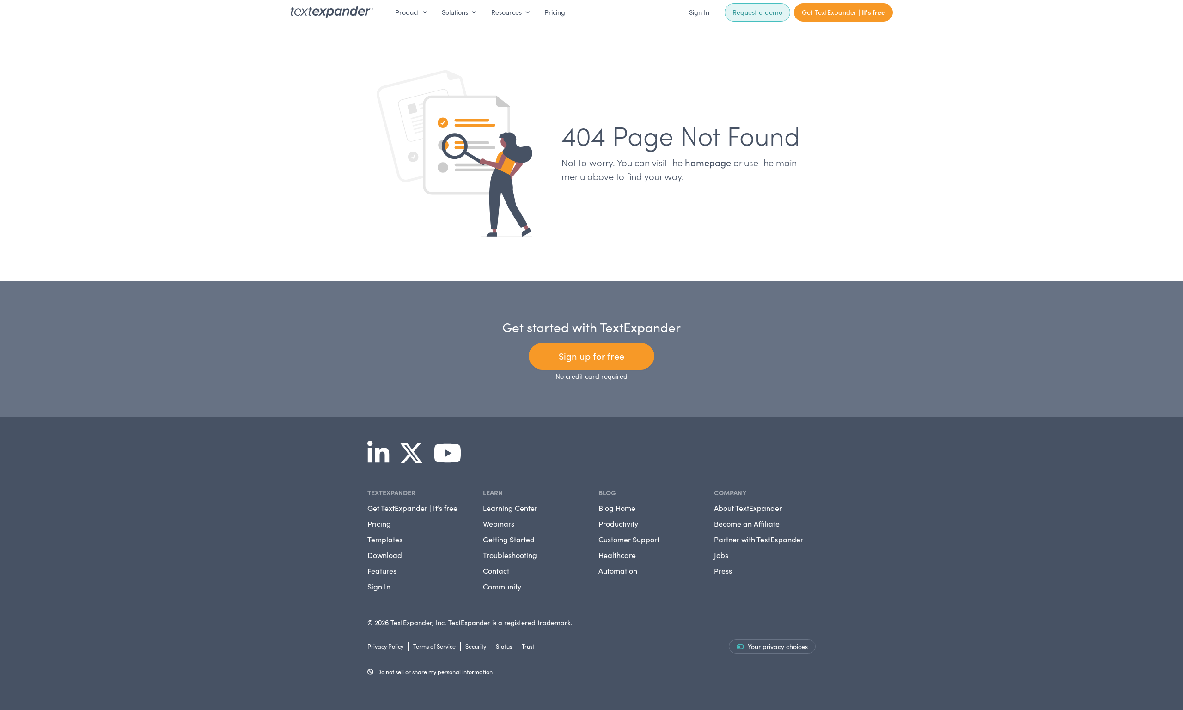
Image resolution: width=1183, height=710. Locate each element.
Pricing (554, 12)
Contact (496, 571)
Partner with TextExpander (758, 539)
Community (502, 586)
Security (475, 646)
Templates (384, 539)
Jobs (721, 555)
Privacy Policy (385, 646)
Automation (617, 571)
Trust (528, 646)
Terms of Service (434, 646)
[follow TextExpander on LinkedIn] (381, 459)
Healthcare (617, 555)
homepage (708, 162)
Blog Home (616, 508)
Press (723, 571)
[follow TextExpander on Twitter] (415, 459)
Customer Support (628, 539)
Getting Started (509, 539)
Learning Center (510, 508)
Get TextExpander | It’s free (412, 508)
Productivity (618, 523)
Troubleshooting (510, 555)
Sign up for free (591, 356)
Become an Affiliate (747, 523)
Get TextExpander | (843, 12)
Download (384, 555)
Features (381, 571)
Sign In (699, 12)
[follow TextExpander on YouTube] (451, 459)
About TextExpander (748, 508)
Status (504, 646)
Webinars (498, 523)
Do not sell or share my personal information (435, 671)
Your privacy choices (778, 646)
